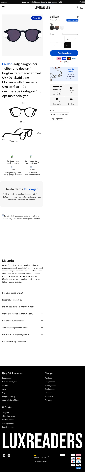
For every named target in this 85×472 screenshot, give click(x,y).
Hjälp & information (12, 373)
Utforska (7, 407)
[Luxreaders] (42, 7)
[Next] (40, 35)
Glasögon (48, 378)
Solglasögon (50, 389)
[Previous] (5, 35)
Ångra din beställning (10, 400)
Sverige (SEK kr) (40, 457)
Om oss (5, 385)
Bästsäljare (49, 396)
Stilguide (5, 412)
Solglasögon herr (57, 118)
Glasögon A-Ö (8, 423)
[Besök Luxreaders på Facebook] (9, 455)
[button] (77, 7)
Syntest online (8, 419)
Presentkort (49, 400)
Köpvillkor (6, 392)
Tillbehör (48, 392)
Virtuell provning (8, 416)
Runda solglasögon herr (59, 114)
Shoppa (49, 373)
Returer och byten (9, 381)
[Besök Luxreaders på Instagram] (4, 455)
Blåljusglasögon (51, 385)
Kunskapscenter (8, 427)
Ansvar (5, 389)
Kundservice (7, 378)
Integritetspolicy (8, 396)
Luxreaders (43, 461)
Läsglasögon (50, 381)
